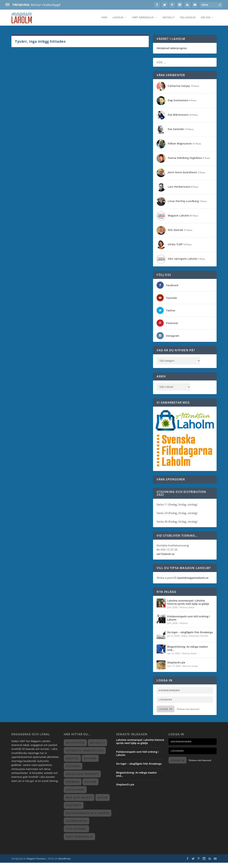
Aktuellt (168, 17)
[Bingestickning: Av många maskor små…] (161, 649)
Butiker (90, 758)
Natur (102, 797)
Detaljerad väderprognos (172, 48)
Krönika (72, 781)
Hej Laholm (187, 17)
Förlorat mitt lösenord (188, 709)
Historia (184, 607)
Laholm (118, 17)
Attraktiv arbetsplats (85, 750)
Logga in (165, 709)
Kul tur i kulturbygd (45, 5)
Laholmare (194, 635)
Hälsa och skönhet (82, 774)
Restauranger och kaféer (87, 813)
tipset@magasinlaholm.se (192, 577)
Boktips (72, 758)
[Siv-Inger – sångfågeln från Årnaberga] (161, 634)
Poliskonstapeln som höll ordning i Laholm (188, 618)
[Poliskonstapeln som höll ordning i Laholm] (161, 618)
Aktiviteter (75, 742)
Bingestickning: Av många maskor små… (187, 648)
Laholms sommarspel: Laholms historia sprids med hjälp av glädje (188, 602)
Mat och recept (190, 666)
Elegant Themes (36, 858)
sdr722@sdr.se (165, 554)
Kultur (192, 607)
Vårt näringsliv (143, 17)
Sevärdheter (76, 821)
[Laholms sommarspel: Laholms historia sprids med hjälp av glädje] (161, 603)
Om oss (206, 17)
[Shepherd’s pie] (161, 664)
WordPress (64, 858)
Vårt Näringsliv (79, 836)
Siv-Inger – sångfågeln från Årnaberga (190, 632)
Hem (104, 17)
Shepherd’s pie (176, 662)
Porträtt (204, 635)
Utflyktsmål (76, 828)
